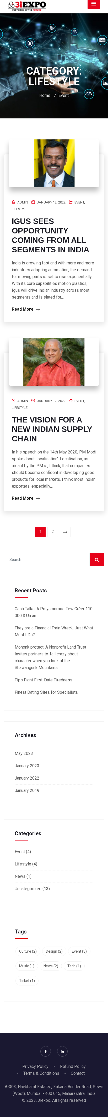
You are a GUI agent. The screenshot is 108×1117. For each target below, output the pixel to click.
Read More (23, 309)
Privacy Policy (35, 1066)
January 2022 (27, 778)
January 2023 (27, 765)
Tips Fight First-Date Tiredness (43, 679)
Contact (78, 1073)
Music (26, 966)
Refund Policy (73, 1066)
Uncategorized (28, 888)
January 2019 (27, 790)
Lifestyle (20, 209)
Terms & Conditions (41, 1073)
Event (79, 202)
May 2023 (24, 753)
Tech (74, 966)
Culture (28, 951)
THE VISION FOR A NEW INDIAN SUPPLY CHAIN (52, 429)
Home (44, 95)
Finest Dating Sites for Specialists (46, 692)
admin (22, 202)
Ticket (27, 981)
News (20, 876)
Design (54, 951)
